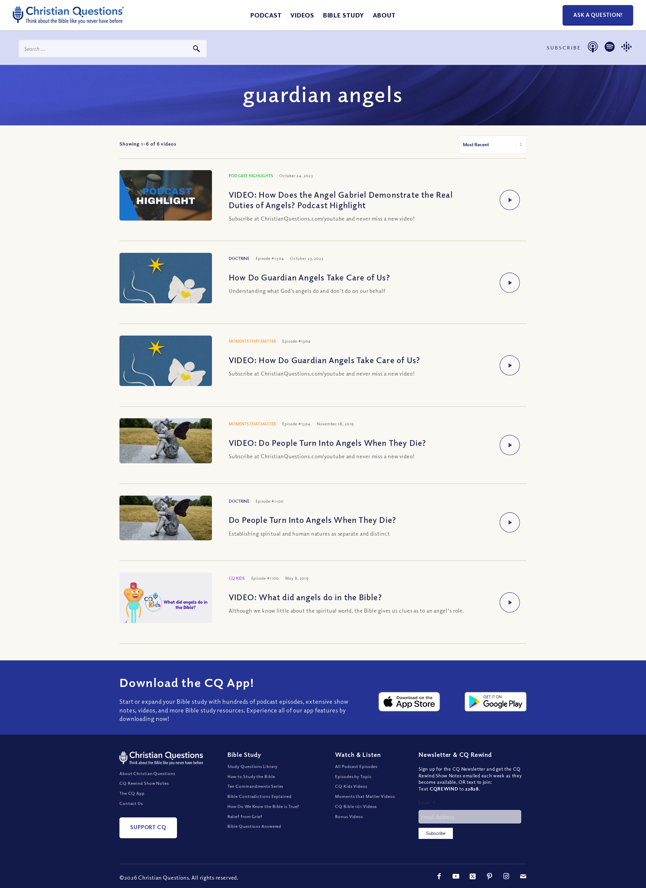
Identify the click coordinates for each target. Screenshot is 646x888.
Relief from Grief (244, 816)
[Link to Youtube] (456, 876)
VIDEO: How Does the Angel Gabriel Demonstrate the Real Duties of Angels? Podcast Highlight (341, 199)
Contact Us (131, 803)
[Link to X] (473, 876)
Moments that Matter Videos (365, 796)
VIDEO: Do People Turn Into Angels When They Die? (327, 442)
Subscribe (435, 833)
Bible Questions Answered (254, 826)
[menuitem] (266, 15)
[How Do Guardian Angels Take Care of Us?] (165, 288)
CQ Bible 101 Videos (356, 806)
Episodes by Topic (353, 776)
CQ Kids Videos (351, 786)
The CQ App (132, 793)
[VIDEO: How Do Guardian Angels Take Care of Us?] (165, 371)
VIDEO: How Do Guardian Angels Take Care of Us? (324, 360)
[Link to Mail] (523, 876)
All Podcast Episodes (356, 766)
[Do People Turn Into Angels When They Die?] (165, 518)
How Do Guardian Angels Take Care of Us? (309, 277)
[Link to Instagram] (506, 876)
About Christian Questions (147, 773)
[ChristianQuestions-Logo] (68, 21)
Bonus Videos (349, 816)
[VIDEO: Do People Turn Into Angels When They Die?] (165, 440)
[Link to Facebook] (439, 876)
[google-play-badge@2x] (496, 701)
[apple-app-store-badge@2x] (409, 701)
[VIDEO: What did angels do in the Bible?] (165, 601)
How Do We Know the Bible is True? (263, 806)
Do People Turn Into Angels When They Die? (312, 519)
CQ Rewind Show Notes (144, 783)
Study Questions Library (252, 766)
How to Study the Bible (251, 776)
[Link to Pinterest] (490, 876)
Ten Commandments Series (255, 786)
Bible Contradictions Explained (259, 796)
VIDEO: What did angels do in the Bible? (305, 597)
